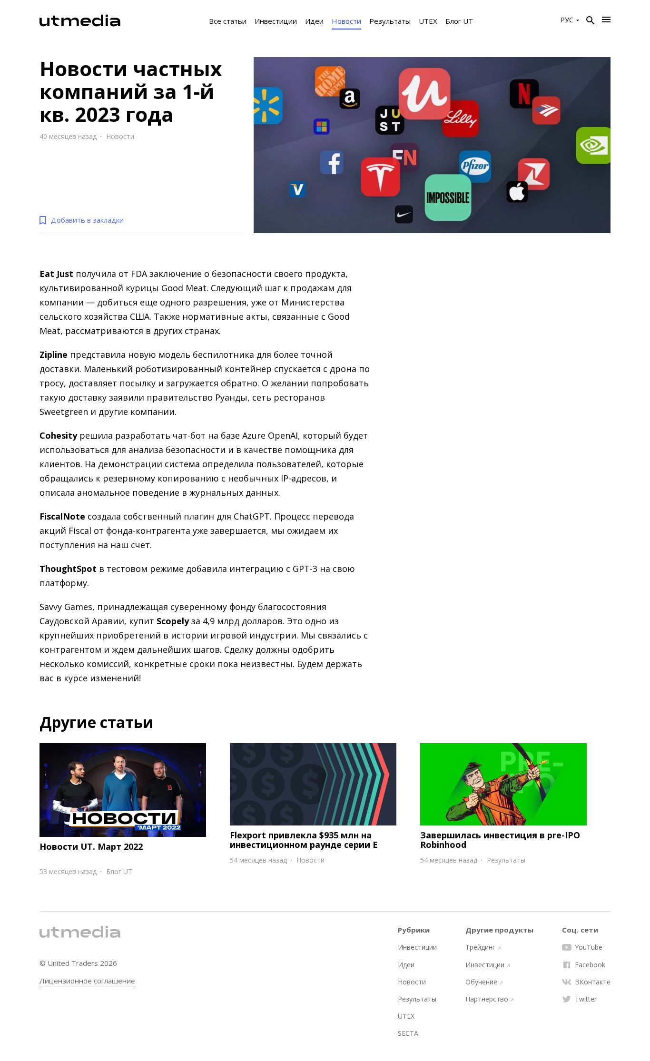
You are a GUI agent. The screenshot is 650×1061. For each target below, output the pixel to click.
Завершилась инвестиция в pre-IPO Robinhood (500, 839)
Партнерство (486, 999)
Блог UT (459, 21)
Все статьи (227, 21)
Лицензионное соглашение (87, 981)
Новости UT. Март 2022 (91, 846)
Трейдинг (480, 947)
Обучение (481, 982)
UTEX (428, 21)
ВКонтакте (593, 982)
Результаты (390, 21)
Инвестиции (276, 21)
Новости (346, 21)
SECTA (408, 1033)
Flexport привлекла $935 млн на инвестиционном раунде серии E (304, 839)
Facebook (590, 965)
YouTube (588, 947)
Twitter (586, 999)
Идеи (314, 21)
